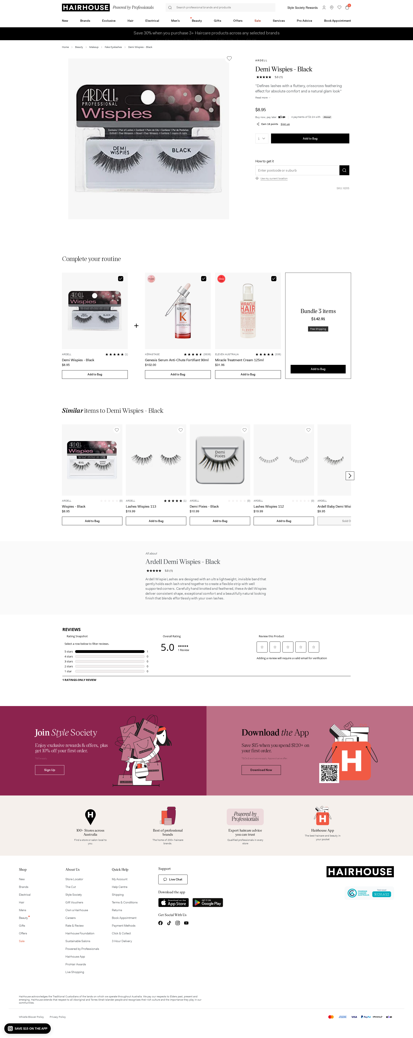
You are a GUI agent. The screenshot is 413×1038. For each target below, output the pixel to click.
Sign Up (49, 770)
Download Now (261, 770)
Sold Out (347, 521)
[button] (148, 138)
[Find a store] (332, 7)
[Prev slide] (63, 475)
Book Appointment (337, 21)
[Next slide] (350, 475)
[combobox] (261, 138)
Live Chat (175, 879)
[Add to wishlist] (229, 58)
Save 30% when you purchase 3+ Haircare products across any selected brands (206, 34)
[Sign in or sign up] (324, 7)
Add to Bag (310, 138)
